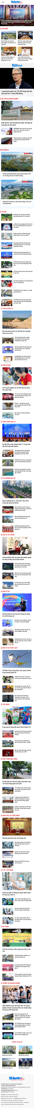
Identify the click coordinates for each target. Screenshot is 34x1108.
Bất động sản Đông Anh (7, 1068)
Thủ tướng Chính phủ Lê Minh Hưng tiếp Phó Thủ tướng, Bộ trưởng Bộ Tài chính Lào (22, 339)
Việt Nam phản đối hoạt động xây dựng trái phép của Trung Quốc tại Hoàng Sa (23, 348)
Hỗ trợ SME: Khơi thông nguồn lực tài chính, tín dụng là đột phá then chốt (25, 58)
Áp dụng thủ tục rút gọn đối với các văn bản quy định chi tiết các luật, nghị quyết (23, 687)
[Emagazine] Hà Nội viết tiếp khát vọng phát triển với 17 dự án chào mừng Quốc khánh (21, 244)
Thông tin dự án (17, 1042)
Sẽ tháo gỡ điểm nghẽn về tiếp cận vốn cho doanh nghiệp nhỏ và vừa (7, 58)
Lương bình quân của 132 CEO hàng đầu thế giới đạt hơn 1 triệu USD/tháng (17, 92)
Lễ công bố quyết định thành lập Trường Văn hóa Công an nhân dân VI (23, 966)
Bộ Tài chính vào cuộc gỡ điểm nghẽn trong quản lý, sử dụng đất (8, 42)
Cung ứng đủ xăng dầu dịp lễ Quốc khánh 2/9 (16, 727)
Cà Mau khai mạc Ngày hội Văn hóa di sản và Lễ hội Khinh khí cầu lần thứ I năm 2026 (22, 225)
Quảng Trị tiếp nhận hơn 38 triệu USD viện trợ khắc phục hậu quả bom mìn (23, 808)
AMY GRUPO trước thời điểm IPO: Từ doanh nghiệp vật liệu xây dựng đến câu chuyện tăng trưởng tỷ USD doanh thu (16, 1008)
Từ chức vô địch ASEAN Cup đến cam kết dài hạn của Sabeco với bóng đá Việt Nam (23, 395)
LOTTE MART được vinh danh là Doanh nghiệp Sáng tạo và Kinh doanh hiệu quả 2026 (23, 1025)
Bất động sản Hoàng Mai (24, 1068)
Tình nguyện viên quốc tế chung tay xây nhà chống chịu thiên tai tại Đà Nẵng (23, 789)
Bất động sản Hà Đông (23, 1055)
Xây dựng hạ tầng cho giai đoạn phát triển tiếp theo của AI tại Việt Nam (23, 844)
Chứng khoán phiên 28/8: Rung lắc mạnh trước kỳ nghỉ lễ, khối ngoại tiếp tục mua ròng (22, 565)
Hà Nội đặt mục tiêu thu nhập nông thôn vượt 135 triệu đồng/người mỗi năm (22, 263)
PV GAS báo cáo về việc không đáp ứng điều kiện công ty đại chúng (22, 584)
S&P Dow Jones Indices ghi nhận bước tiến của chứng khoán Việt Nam (25, 42)
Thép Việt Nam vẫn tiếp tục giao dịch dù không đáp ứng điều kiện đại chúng (22, 139)
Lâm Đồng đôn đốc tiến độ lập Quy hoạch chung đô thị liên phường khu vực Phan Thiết (22, 301)
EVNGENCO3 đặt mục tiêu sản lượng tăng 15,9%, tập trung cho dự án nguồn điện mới (22, 130)
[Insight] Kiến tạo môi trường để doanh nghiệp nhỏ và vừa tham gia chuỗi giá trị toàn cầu (23, 358)
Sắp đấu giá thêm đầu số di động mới (14, 838)
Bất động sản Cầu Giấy (7, 1055)
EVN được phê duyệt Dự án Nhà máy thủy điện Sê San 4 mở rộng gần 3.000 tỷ (23, 471)
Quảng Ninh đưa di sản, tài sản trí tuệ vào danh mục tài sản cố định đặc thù (23, 640)
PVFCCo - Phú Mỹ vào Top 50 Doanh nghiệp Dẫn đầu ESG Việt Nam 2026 (23, 405)
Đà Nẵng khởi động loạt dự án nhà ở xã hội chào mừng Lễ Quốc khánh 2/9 (23, 527)
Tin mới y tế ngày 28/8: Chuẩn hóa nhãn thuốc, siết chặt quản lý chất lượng (23, 919)
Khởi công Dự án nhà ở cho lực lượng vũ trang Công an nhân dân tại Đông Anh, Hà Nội (23, 508)
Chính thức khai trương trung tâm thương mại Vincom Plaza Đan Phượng (23, 733)
